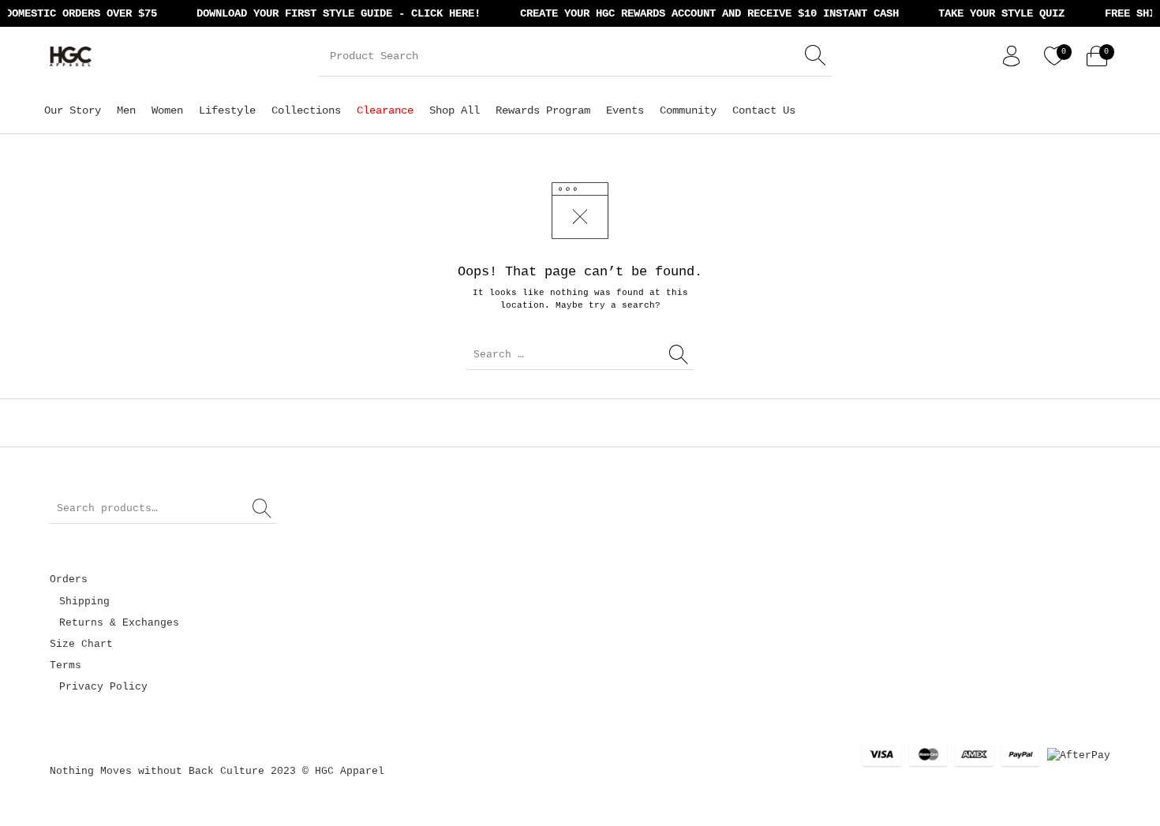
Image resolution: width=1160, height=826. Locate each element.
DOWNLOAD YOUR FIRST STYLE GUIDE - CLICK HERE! (332, 13)
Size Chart (81, 644)
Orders (69, 579)
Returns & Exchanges (119, 623)
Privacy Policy (103, 687)
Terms (65, 665)
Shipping (84, 601)
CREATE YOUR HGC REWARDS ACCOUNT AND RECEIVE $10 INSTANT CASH (703, 13)
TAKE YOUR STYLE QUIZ (995, 13)
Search (263, 509)
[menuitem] (72, 110)
